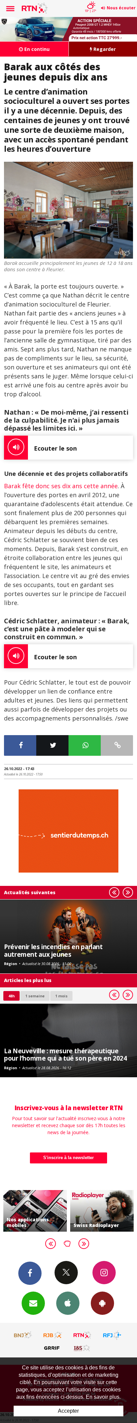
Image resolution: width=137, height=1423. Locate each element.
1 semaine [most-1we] (35, 995)
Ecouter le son (55, 448)
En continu (36, 49)
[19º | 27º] (90, 0)
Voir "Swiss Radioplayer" (95, 1211)
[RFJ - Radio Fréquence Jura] (112, 1335)
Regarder (104, 49)
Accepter (68, 1411)
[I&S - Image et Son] (82, 1347)
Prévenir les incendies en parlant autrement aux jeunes (53, 950)
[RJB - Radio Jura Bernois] (53, 1335)
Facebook (30, 1273)
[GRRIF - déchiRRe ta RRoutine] (53, 1347)
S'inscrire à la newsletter (68, 1157)
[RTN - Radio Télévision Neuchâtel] (82, 1335)
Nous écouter (121, 8)
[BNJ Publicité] (23, 1335)
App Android (102, 1303)
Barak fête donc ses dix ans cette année (61, 486)
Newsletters (33, 1303)
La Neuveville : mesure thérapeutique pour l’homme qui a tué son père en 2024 (65, 1054)
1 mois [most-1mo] (61, 995)
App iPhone (67, 1303)
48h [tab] (11, 995)
